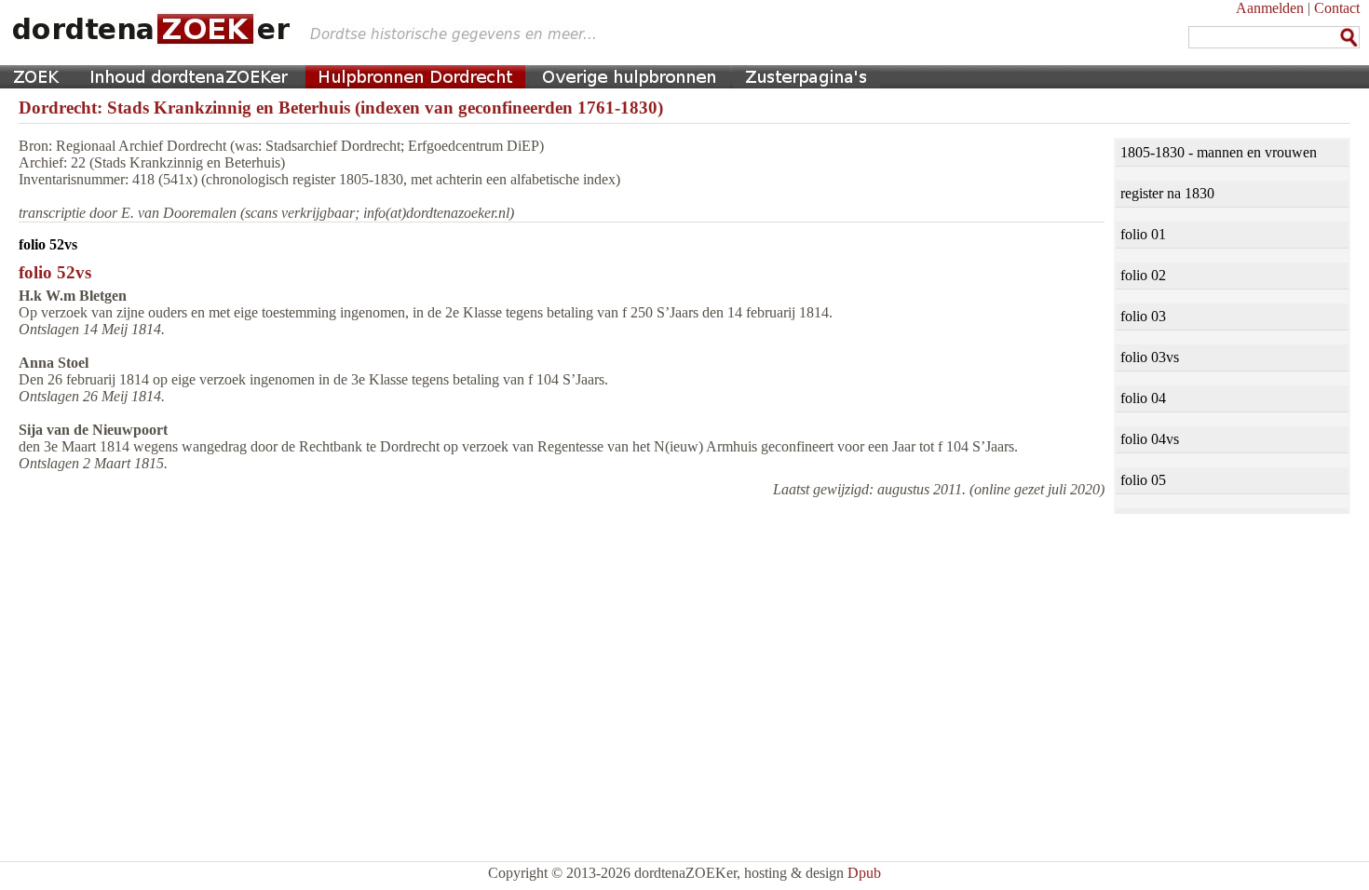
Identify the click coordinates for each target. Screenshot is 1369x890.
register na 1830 (1167, 193)
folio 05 (1143, 480)
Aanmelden (1270, 8)
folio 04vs (1149, 439)
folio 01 (1143, 234)
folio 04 (1143, 398)
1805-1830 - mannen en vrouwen (1218, 152)
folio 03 (1143, 316)
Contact (1337, 8)
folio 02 (1143, 275)
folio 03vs (1149, 357)
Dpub (864, 873)
